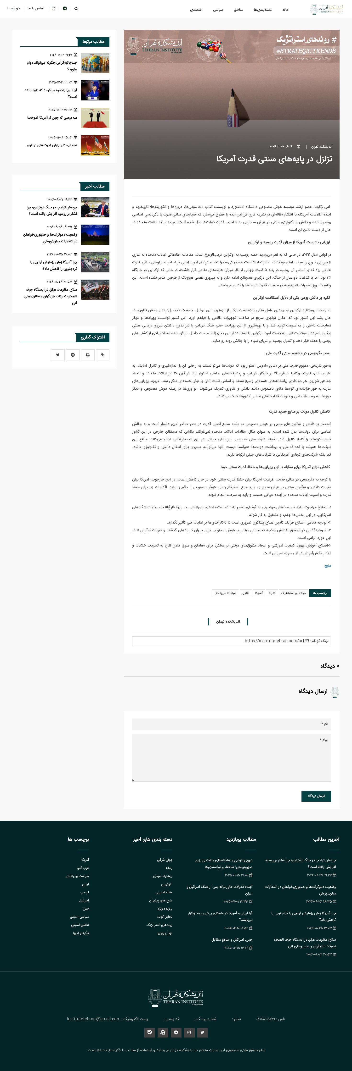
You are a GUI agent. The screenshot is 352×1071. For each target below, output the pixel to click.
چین (86, 909)
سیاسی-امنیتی (79, 917)
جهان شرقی (164, 860)
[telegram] (65, 8)
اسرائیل (84, 901)
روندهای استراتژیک (293, 593)
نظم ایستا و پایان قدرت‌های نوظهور (52, 145)
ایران (85, 884)
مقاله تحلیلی (164, 892)
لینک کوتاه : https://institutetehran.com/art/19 (287, 641)
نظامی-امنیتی (80, 925)
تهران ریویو (165, 933)
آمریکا (259, 593)
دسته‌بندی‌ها (263, 10)
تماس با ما (36, 8)
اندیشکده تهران (321, 147)
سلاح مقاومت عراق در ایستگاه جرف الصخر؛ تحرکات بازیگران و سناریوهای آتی (50, 296)
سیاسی (218, 10)
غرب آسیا (83, 868)
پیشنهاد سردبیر (162, 876)
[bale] (149, 1033)
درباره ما (13, 8)
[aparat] (163, 1033)
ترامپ (84, 892)
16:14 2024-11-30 (281, 147)
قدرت (272, 593)
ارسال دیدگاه (316, 796)
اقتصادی (196, 10)
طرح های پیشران (160, 901)
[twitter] (202, 1033)
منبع (328, 566)
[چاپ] (88, 354)
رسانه (168, 868)
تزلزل (245, 593)
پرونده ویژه (165, 909)
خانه (285, 10)
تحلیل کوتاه (164, 917)
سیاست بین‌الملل (225, 593)
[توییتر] (58, 354)
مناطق (238, 10)
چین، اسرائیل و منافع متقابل (231, 940)
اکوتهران (166, 884)
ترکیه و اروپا (81, 933)
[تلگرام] (73, 354)
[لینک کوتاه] (102, 354)
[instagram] (53, 8)
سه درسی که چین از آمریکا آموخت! (52, 118)
